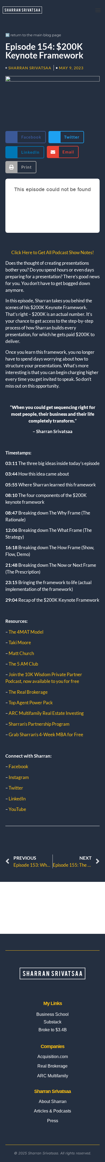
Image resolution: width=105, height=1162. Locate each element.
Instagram (19, 777)
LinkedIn (17, 798)
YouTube (17, 809)
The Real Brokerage (28, 692)
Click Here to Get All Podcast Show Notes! (52, 252)
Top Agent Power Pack (30, 702)
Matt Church (21, 653)
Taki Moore (20, 642)
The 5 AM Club (23, 664)
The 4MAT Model (26, 632)
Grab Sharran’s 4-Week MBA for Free (46, 734)
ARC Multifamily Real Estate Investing (46, 713)
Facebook (18, 766)
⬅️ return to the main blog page (33, 35)
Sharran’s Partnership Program (39, 724)
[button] (97, 9)
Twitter (16, 788)
